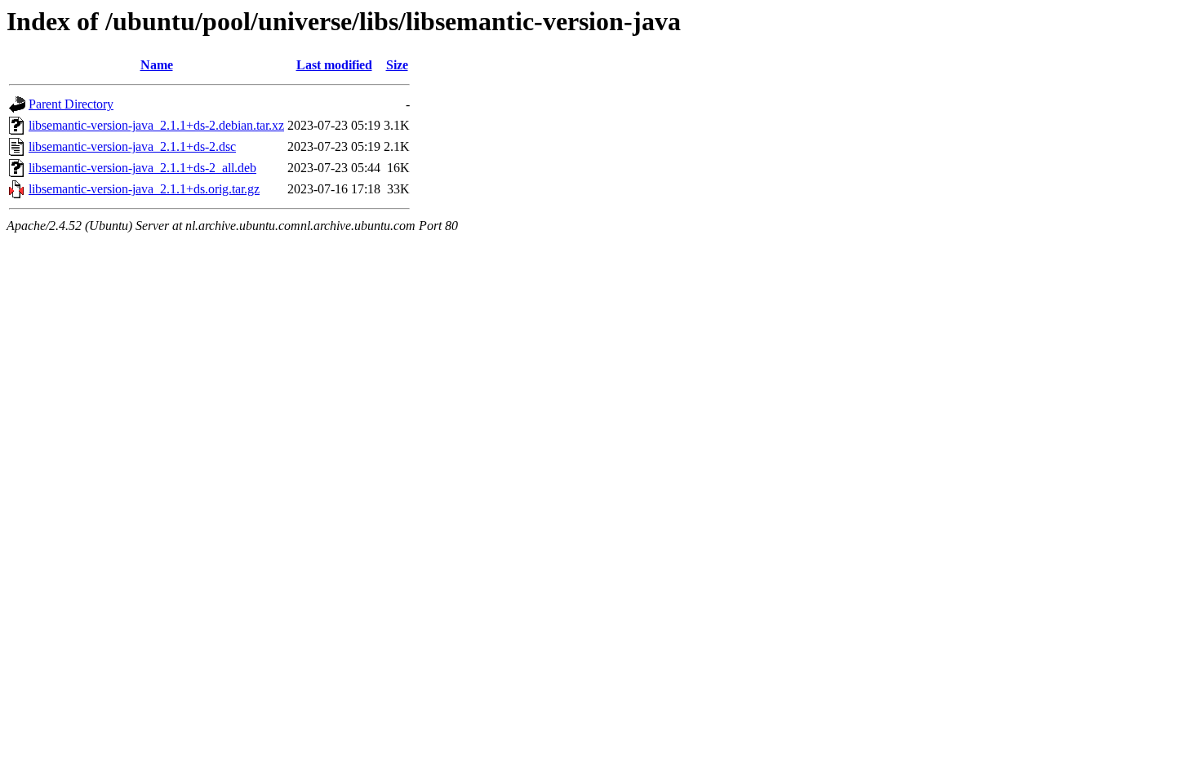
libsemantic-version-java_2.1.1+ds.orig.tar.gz (144, 189)
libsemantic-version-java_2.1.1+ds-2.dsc (132, 146)
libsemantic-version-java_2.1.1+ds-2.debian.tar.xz (156, 125)
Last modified (334, 65)
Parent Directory (71, 104)
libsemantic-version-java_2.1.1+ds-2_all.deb (142, 168)
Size (397, 65)
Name (156, 65)
